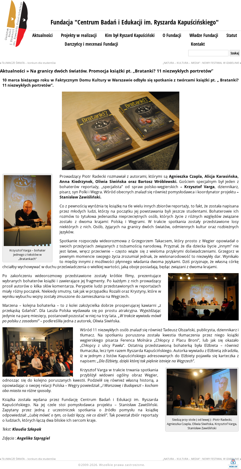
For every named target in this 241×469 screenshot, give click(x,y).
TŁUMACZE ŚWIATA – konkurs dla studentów (29, 63)
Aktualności (42, 35)
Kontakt (198, 44)
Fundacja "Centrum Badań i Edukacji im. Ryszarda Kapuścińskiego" (135, 22)
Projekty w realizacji (79, 35)
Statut (231, 35)
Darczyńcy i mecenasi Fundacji (91, 44)
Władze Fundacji (203, 35)
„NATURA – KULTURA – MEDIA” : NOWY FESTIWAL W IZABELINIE (201, 63)
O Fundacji (172, 35)
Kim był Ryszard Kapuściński (130, 35)
